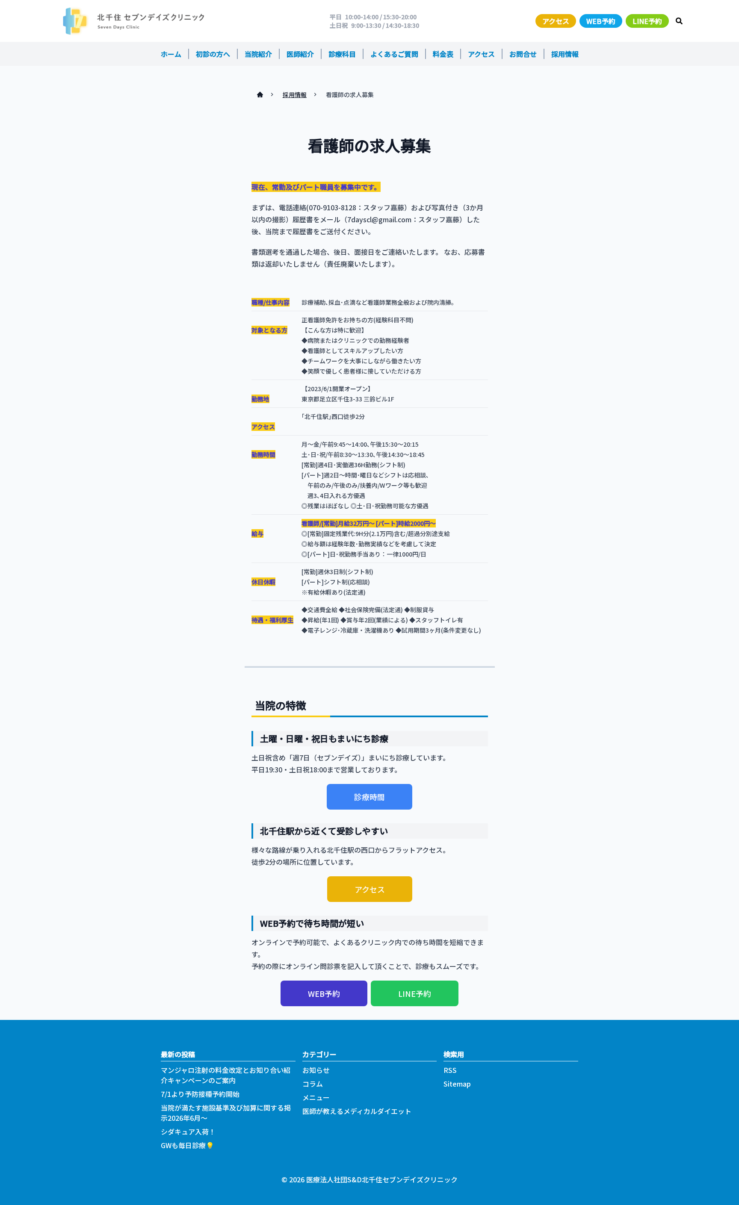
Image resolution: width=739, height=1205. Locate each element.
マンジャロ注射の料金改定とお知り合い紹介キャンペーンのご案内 (225, 1075)
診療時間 (369, 796)
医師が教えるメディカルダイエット (356, 1111)
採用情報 (565, 54)
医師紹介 (300, 54)
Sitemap (457, 1083)
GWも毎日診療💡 (187, 1145)
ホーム (171, 54)
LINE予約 (647, 21)
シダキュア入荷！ (188, 1131)
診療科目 (342, 54)
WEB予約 (600, 21)
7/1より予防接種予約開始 (200, 1094)
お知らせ (316, 1070)
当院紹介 (258, 54)
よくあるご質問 (394, 54)
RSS (450, 1070)
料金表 (443, 54)
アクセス (555, 21)
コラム (312, 1083)
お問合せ (523, 54)
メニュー (316, 1097)
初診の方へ (213, 54)
